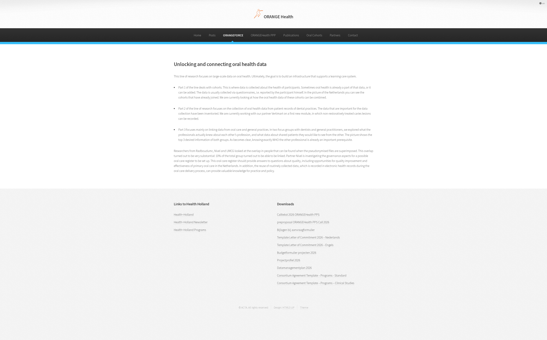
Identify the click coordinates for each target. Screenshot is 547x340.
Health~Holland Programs (190, 230)
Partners (335, 35)
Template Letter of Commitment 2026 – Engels (305, 245)
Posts (212, 35)
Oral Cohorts (314, 35)
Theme (304, 307)
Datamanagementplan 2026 (294, 268)
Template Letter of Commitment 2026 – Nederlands (308, 237)
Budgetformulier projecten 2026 (296, 253)
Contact (353, 35)
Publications (291, 35)
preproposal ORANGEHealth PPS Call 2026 (303, 222)
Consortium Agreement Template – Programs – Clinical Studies (315, 283)
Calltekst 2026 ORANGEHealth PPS (298, 215)
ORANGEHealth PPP (263, 35)
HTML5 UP (288, 307)
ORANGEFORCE (233, 35)
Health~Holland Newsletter (191, 222)
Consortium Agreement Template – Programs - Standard (311, 275)
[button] (541, 3)
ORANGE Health (278, 17)
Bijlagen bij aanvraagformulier (296, 230)
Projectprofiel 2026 (288, 260)
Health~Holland (184, 215)
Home (197, 35)
